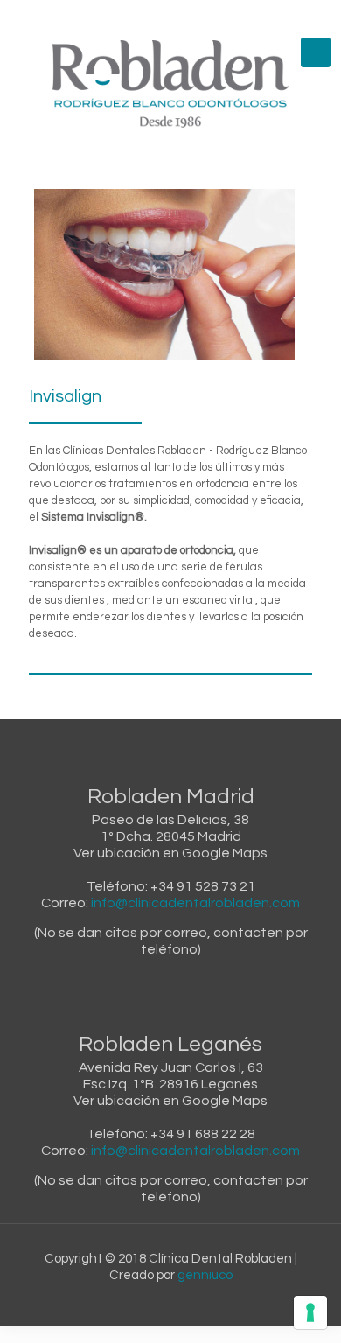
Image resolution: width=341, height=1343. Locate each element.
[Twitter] (182, 17)
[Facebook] (137, 17)
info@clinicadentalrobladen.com (195, 903)
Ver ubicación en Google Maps (170, 853)
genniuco (205, 1275)
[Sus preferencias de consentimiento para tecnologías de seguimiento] (310, 1312)
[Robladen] (170, 84)
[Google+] (159, 17)
